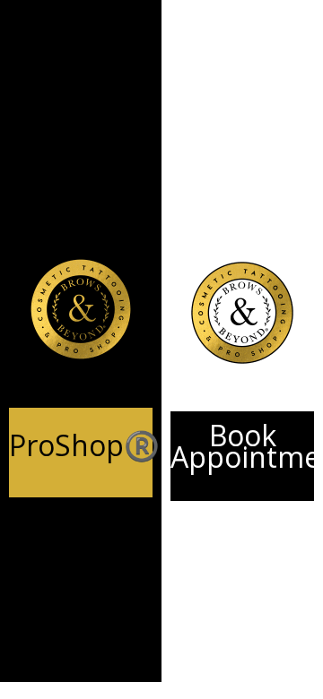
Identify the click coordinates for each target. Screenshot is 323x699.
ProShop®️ (84, 445)
